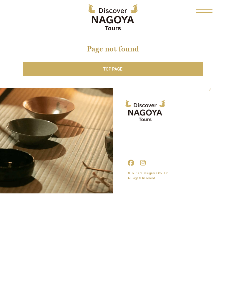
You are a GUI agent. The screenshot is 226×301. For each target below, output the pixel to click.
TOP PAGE (112, 69)
